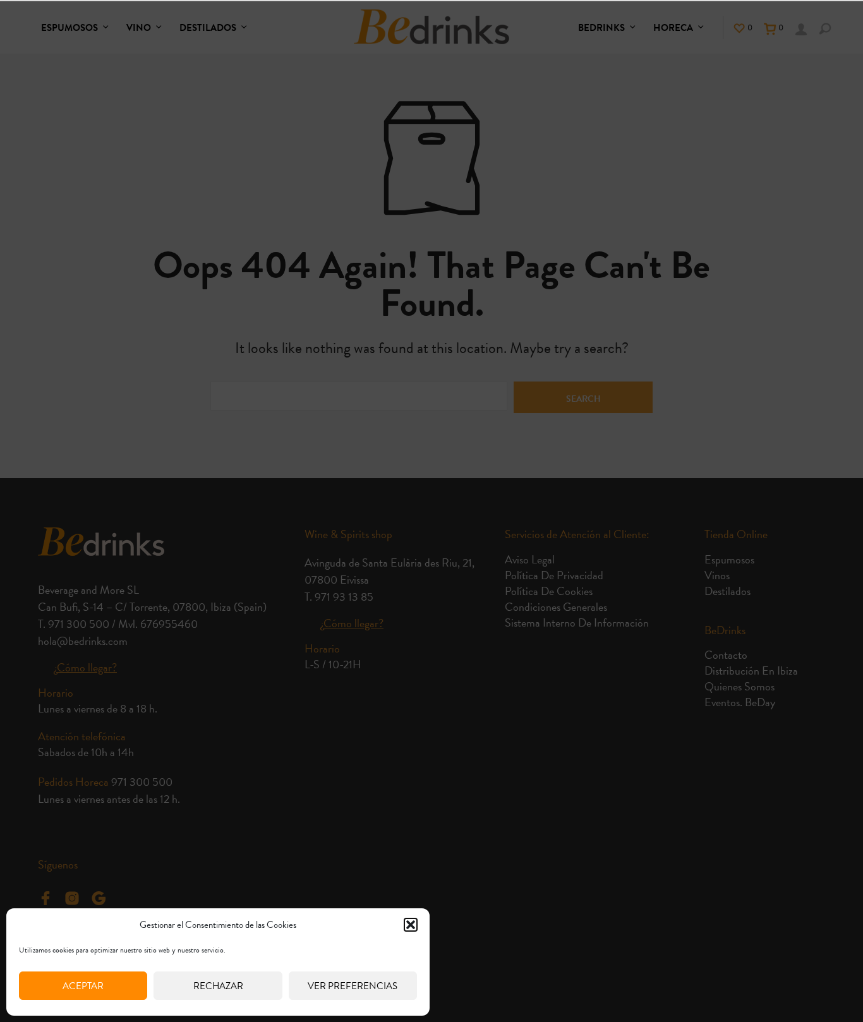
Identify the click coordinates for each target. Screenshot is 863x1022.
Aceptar (83, 986)
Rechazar (218, 986)
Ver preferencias (352, 986)
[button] (410, 924)
